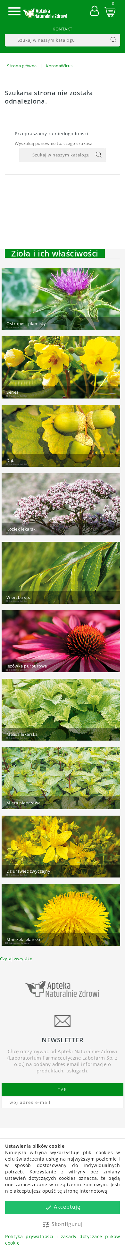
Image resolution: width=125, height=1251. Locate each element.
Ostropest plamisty (26, 323)
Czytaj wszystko (16, 958)
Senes (12, 392)
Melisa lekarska (22, 734)
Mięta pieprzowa (23, 803)
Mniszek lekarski (23, 939)
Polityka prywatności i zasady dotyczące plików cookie (62, 1239)
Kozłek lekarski (21, 529)
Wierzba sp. (18, 597)
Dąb (10, 460)
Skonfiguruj (62, 1225)
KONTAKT (62, 29)
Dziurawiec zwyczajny (28, 871)
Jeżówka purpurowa (26, 666)
